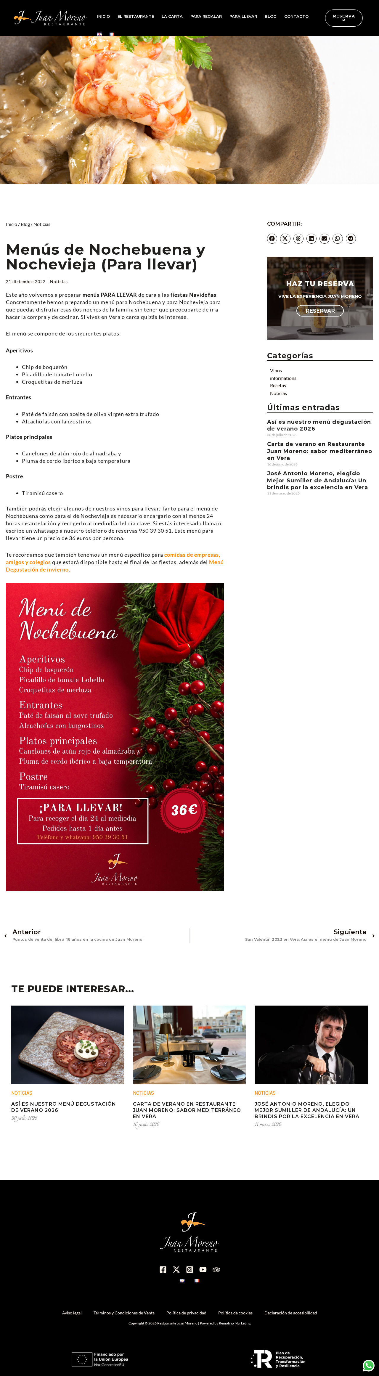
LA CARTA (172, 16)
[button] (272, 239)
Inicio (11, 224)
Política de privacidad (186, 1312)
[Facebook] (163, 1269)
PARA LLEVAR (243, 16)
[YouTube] (203, 1269)
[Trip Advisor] (216, 1269)
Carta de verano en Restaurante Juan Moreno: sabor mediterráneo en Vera (319, 451)
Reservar (320, 311)
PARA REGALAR (206, 16)
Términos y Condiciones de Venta (124, 1312)
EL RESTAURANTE (136, 16)
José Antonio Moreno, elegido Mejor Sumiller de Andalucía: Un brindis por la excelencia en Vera (317, 480)
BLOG (271, 16)
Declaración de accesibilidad (290, 1312)
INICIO (103, 16)
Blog (25, 224)
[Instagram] (189, 1269)
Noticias (41, 224)
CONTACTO (296, 16)
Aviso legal (72, 1312)
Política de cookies (235, 1312)
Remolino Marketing (234, 1323)
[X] (176, 1269)
